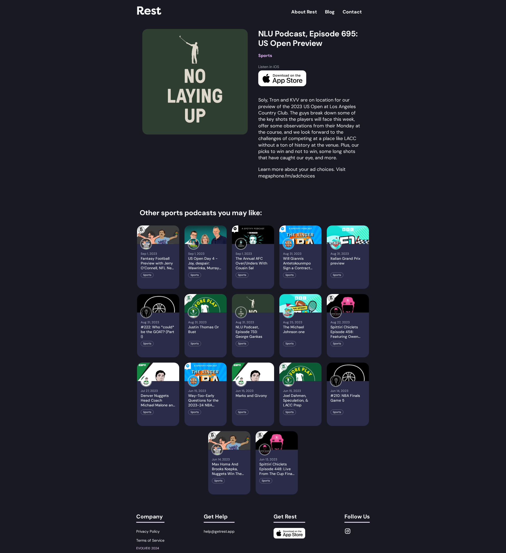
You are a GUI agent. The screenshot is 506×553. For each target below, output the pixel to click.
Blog (330, 12)
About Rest (304, 12)
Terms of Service (150, 540)
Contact (352, 12)
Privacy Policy (148, 531)
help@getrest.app (219, 531)
